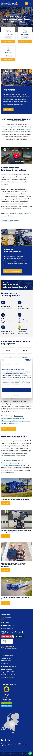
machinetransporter (16, 421)
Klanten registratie (7, 628)
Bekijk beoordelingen (6, 705)
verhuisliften (14, 132)
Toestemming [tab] (6, 364)
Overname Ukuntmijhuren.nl (12, 271)
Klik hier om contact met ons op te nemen (13, 455)
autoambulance (13, 423)
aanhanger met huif (18, 418)
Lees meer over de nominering (10, 220)
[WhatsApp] (30, 753)
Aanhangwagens (6, 617)
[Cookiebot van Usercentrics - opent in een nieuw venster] (24, 360)
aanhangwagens (25, 129)
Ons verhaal (8, 109)
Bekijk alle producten (8, 429)
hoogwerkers (5, 132)
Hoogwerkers (6, 620)
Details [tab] (16, 364)
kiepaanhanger (18, 416)
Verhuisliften (5, 622)
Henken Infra (23, 213)
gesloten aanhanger (7, 418)
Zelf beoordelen (6, 703)
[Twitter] (5, 740)
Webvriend (27, 754)
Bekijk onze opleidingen (7, 677)
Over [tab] (27, 364)
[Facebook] (2, 740)
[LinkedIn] (9, 740)
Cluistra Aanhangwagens (9, 127)
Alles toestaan (16, 390)
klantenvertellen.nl (23, 333)
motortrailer (4, 423)
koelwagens (26, 421)
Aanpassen (16, 395)
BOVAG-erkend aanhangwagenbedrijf (11, 465)
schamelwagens (5, 421)
